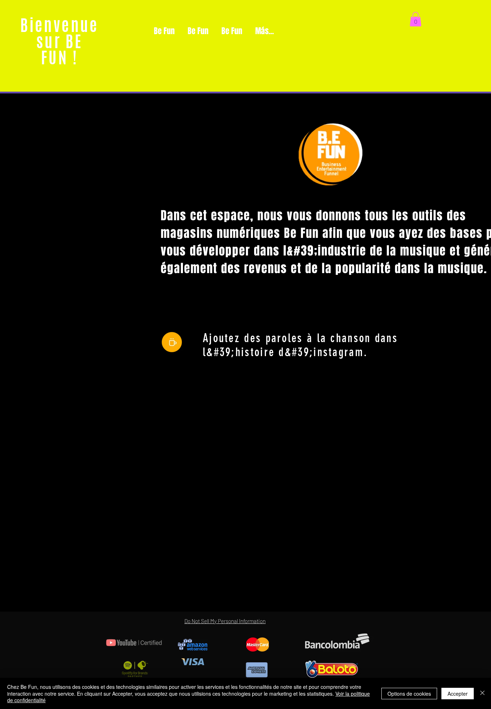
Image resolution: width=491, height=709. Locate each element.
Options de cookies (409, 693)
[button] (415, 19)
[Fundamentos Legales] (172, 342)
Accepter (458, 693)
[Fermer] (482, 693)
